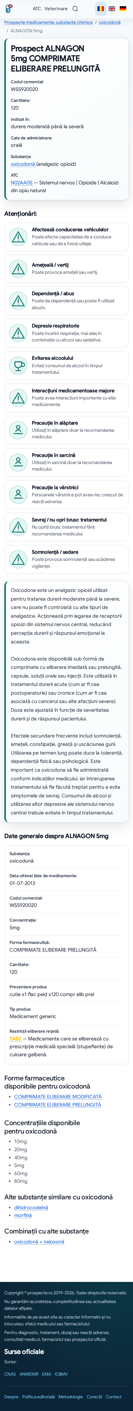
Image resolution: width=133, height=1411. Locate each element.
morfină (23, 1215)
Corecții (94, 1397)
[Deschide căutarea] (75, 9)
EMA (46, 1374)
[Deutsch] (123, 9)
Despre (11, 1397)
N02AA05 (22, 183)
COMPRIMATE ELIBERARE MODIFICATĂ (58, 1097)
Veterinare (56, 8)
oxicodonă (110, 22)
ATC (37, 8)
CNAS (10, 1374)
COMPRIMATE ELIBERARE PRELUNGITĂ (57, 1105)
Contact (114, 1397)
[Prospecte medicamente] (10, 9)
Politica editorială (38, 1397)
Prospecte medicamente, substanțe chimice (48, 22)
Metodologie (70, 1397)
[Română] (100, 9)
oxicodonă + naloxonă (39, 1242)
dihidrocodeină (31, 1208)
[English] (112, 9)
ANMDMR (28, 1374)
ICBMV (61, 1374)
